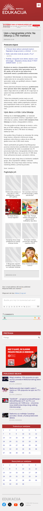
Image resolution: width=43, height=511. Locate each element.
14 (10, 438)
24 (36, 441)
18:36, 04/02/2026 (15, 420)
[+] (29, 306)
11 (29, 434)
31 (4, 449)
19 (4, 441)
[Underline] (9, 306)
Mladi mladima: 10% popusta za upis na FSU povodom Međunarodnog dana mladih (25, 379)
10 (23, 434)
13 (4, 438)
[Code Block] (21, 306)
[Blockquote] (19, 306)
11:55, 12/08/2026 (15, 384)
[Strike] (11, 306)
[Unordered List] (16, 306)
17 (29, 438)
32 (10, 449)
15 (17, 438)
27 (17, 445)
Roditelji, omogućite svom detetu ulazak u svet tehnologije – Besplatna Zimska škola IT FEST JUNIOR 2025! (22, 61)
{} (26, 306)
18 (36, 438)
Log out (23, 293)
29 (29, 445)
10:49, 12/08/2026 (15, 394)
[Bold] (4, 306)
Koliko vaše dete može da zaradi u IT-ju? (20, 54)
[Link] (24, 306)
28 (23, 445)
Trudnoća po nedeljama (21, 426)
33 (17, 449)
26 (10, 445)
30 (36, 445)
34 (23, 449)
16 (23, 438)
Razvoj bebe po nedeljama (21, 461)
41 (29, 453)
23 (29, 441)
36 (36, 449)
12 (36, 434)
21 (17, 441)
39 (17, 453)
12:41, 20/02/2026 (15, 409)
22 (23, 441)
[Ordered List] (14, 306)
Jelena (17, 293)
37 (4, 453)
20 (10, 441)
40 (23, 453)
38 (10, 453)
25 (4, 445)
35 (29, 449)
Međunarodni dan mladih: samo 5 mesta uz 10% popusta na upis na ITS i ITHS (25, 390)
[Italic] (6, 306)
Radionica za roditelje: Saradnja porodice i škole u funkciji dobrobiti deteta (23, 415)
